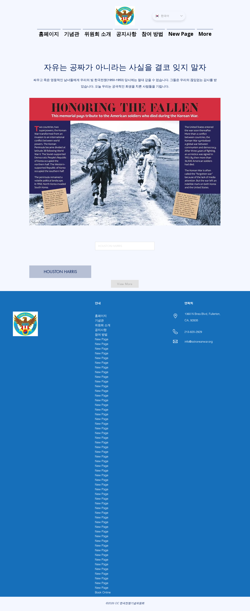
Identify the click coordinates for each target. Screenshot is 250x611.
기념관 (99, 320)
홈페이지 (101, 316)
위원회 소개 (102, 325)
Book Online (103, 592)
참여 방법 (101, 334)
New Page (101, 339)
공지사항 (101, 330)
